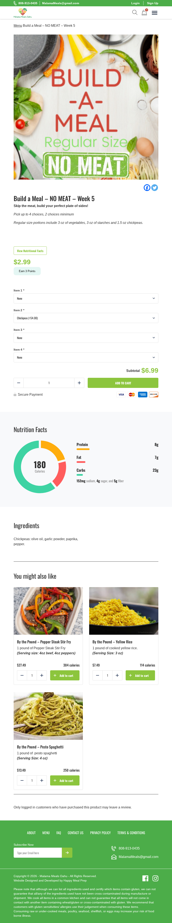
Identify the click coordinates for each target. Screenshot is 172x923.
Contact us (75, 832)
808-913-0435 (27, 3)
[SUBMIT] (67, 853)
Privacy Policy (100, 832)
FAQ (58, 832)
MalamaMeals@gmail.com (60, 3)
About (31, 832)
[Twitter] (154, 187)
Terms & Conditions (131, 832)
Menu (18, 25)
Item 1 (19, 290)
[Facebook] (147, 187)
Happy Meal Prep (75, 880)
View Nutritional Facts (30, 250)
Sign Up (152, 3)
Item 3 (19, 329)
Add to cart (123, 383)
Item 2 (19, 310)
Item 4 (19, 349)
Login (135, 3)
